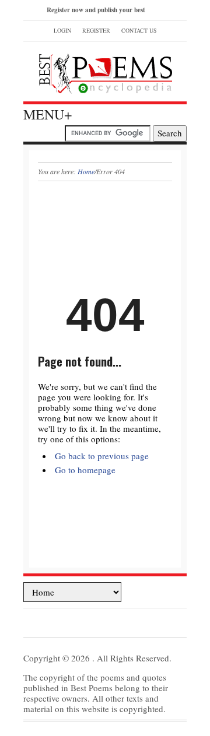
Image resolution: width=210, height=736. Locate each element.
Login (62, 30)
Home (86, 171)
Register (96, 30)
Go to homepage (85, 470)
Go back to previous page (102, 456)
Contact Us (139, 30)
